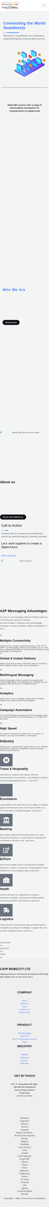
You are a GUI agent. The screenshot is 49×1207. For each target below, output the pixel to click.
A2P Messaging (24, 1033)
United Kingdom (24, 1191)
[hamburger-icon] (44, 5)
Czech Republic (24, 1156)
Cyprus (24, 1162)
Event (24, 1006)
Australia (24, 1129)
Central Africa (24, 1147)
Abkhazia (24, 1118)
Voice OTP (24, 1036)
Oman (24, 1167)
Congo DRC (24, 1159)
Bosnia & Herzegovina (24, 1135)
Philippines (24, 1173)
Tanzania (24, 1182)
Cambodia (24, 1144)
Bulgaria (24, 1141)
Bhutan (24, 1138)
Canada (24, 1153)
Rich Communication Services (24, 1039)
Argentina (24, 1121)
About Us (25, 1003)
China (24, 1150)
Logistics (24, 1060)
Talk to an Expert (8, 555)
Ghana (25, 1165)
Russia (24, 1176)
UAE (25, 1185)
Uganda (24, 1188)
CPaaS (24, 1042)
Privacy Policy (24, 1012)
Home (24, 1001)
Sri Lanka (24, 1179)
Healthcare (24, 1057)
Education (24, 1063)
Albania (24, 1124)
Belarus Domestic (24, 1132)
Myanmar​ (24, 1170)
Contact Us (24, 1009)
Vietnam (24, 1194)
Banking (24, 1054)
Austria (24, 1126)
